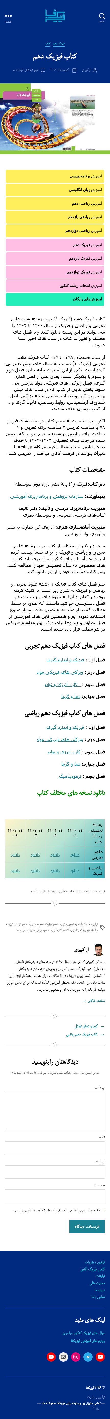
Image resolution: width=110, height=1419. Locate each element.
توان (95, 924)
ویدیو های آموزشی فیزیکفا (88, 1341)
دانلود (74, 854)
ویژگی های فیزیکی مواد (60, 672)
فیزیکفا (90, 1388)
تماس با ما (98, 1297)
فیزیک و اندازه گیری (65, 659)
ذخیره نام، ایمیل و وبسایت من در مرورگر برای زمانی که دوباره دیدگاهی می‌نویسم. (57, 1211)
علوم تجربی (73, 924)
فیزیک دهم (59, 44)
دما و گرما (70, 696)
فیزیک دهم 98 (44, 924)
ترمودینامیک (70, 776)
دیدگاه (100, 1088)
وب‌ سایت (99, 1186)
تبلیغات (100, 1276)
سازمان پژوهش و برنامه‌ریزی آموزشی (46, 496)
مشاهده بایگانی (94, 1001)
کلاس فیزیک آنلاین (92, 1269)
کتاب (47, 44)
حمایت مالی (97, 1283)
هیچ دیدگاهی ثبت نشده (25, 70)
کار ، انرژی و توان (61, 684)
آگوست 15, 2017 (60, 70)
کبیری (85, 70)
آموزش (86, 176)
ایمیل (100, 1162)
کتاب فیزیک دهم (53, 930)
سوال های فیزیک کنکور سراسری (83, 1333)
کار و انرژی (77, 930)
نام (102, 1137)
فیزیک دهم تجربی (24, 924)
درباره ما (99, 1290)
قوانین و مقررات (95, 1262)
